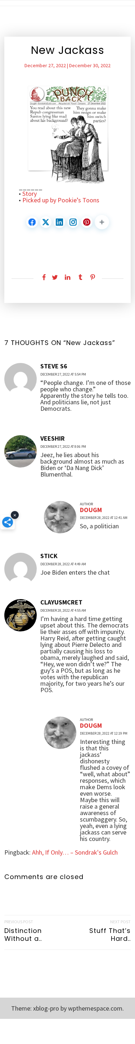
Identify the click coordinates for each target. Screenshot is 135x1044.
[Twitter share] (54, 277)
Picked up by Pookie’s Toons (60, 200)
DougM (91, 510)
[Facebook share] (42, 277)
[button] (102, 222)
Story (29, 193)
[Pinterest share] (92, 277)
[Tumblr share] (80, 277)
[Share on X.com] (45, 222)
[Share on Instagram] (73, 222)
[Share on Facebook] (32, 222)
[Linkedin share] (67, 277)
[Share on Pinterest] (87, 222)
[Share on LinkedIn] (59, 222)
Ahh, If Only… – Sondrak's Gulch (75, 852)
